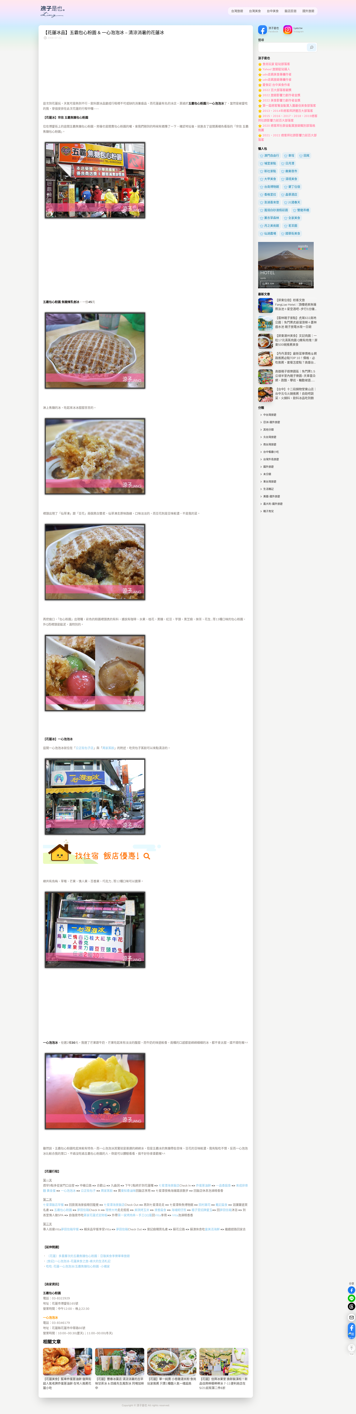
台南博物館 (271, 187)
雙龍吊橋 (303, 210)
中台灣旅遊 (269, 415)
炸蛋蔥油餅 (203, 1186)
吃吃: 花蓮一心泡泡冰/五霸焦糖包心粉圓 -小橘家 (78, 1266)
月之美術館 (271, 226)
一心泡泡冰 (68, 1191)
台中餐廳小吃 (271, 452)
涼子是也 (142, 1405)
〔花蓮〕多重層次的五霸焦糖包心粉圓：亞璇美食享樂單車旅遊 (88, 1256)
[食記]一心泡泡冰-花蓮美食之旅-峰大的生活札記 (79, 1261)
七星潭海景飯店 (169, 1186)
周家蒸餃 (108, 748)
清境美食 (291, 179)
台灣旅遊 (237, 11)
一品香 (220, 1186)
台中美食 (273, 11)
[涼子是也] (52, 11)
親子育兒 (268, 511)
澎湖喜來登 (271, 202)
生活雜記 (268, 489)
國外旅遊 (308, 11)
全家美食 (294, 218)
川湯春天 (294, 202)
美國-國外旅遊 (271, 496)
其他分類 (268, 429)
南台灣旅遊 (269, 444)
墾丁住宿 (294, 187)
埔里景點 (270, 163)
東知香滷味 (128, 1191)
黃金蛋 (51, 1191)
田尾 (306, 156)
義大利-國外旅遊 (273, 504)
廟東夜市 (291, 171)
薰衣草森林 (271, 218)
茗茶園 (292, 226)
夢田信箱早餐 (70, 1229)
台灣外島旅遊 (271, 459)
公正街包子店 (84, 748)
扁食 (228, 1186)
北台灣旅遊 (269, 437)
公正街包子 (88, 1191)
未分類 (267, 474)
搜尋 (261, 40)
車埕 (291, 156)
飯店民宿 (290, 11)
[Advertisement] (145, 71)
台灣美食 (255, 11)
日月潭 (289, 163)
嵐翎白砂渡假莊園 (276, 210)
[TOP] (351, 1348)
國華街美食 (292, 234)
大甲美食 (270, 179)
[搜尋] (312, 47)
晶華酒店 (291, 195)
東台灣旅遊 (269, 481)
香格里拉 (270, 195)
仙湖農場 (270, 234)
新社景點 (270, 171)
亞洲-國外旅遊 (271, 422)
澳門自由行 (271, 156)
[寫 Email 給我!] (351, 1317)
